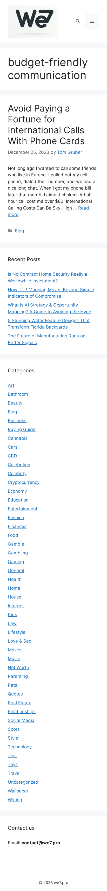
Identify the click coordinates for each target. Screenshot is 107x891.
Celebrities (19, 464)
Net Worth (18, 667)
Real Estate (19, 702)
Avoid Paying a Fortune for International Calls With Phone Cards (46, 124)
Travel (14, 773)
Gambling (18, 552)
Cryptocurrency (23, 482)
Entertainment (22, 508)
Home (14, 588)
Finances (17, 526)
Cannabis (18, 438)
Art (11, 385)
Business (17, 420)
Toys (13, 764)
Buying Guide (22, 429)
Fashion (16, 517)
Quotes (15, 694)
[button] (78, 21)
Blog (19, 230)
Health (15, 579)
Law (12, 623)
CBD (12, 455)
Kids (12, 614)
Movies (15, 649)
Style (13, 738)
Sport (13, 729)
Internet (16, 605)
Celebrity (17, 473)
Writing (15, 799)
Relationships (22, 711)
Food (13, 535)
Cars (12, 447)
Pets (12, 685)
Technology (20, 746)
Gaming (16, 561)
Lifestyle (16, 632)
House (14, 597)
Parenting (18, 676)
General (16, 570)
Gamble (16, 544)
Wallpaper (18, 790)
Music (14, 658)
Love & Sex (19, 641)
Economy (17, 491)
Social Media (21, 720)
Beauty (15, 403)
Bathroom (18, 394)
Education (18, 500)
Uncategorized (23, 782)
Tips (12, 755)
